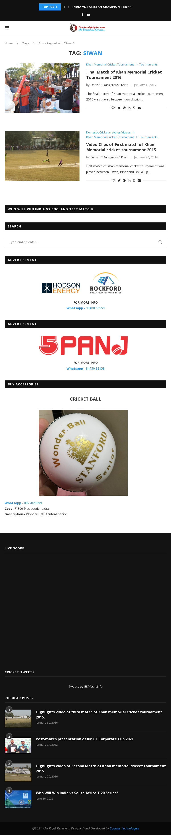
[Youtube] (88, 15)
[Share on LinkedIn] (129, 108)
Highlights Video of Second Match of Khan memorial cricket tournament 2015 (101, 768)
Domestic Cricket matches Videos (108, 132)
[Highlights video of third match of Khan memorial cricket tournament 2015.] (18, 718)
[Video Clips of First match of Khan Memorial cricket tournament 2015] (42, 156)
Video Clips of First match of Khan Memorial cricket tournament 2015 (121, 147)
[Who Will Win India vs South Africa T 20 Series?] (18, 799)
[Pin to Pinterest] (124, 108)
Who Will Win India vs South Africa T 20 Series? (77, 792)
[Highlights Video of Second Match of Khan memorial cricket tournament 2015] (18, 772)
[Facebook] (82, 15)
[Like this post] (113, 108)
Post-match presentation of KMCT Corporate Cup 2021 (85, 739)
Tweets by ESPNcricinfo (85, 686)
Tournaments (148, 64)
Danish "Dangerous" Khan (109, 85)
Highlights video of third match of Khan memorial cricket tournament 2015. (99, 714)
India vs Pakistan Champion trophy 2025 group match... (120, 7)
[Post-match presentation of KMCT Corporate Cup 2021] (18, 745)
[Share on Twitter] (119, 108)
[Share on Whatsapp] (134, 108)
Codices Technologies (124, 828)
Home (9, 43)
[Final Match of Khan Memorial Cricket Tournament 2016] (42, 88)
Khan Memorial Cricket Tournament (110, 64)
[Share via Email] (139, 108)
